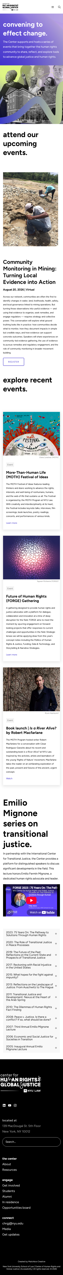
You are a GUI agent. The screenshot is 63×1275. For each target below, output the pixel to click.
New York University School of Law (18, 1266)
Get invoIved (11, 1185)
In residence (10, 1202)
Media (6, 1229)
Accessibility (26, 1269)
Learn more (11, 523)
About (6, 1164)
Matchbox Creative (36, 1261)
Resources (9, 1170)
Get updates (10, 1234)
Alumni (7, 1196)
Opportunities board (16, 1207)
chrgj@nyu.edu (12, 1223)
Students (8, 1191)
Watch (9, 778)
